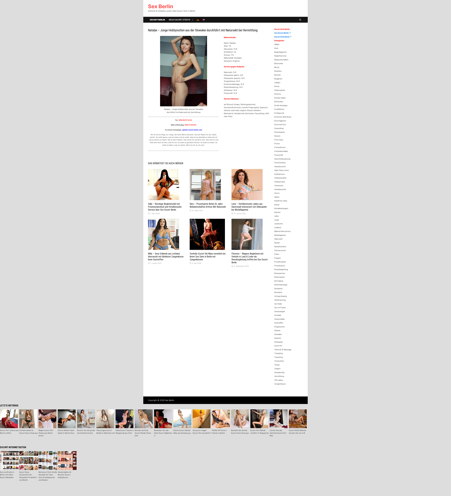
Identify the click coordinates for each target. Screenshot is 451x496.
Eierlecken (278, 101)
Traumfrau (278, 357)
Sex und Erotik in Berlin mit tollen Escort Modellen (7, 475)
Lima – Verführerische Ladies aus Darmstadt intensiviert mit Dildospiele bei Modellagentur (249, 206)
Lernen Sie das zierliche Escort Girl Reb (278, 433)
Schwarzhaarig (280, 296)
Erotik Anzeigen (281, 105)
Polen (276, 254)
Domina (277, 94)
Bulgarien (278, 79)
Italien (276, 197)
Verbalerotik (279, 372)
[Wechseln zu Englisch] (204, 20)
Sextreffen (278, 323)
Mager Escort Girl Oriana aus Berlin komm (46, 433)
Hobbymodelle (280, 178)
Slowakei (278, 334)
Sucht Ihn (278, 346)
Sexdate (277, 315)
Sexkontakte (279, 319)
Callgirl (277, 82)
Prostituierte (279, 266)
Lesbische (278, 224)
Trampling (278, 353)
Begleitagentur (280, 52)
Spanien (277, 338)
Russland (278, 292)
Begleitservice (280, 56)
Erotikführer (279, 109)
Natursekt (278, 239)
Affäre (276, 44)
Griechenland (280, 162)
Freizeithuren (280, 147)
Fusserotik (278, 155)
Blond (276, 67)
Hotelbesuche (280, 189)
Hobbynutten (279, 182)
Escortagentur (280, 121)
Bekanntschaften (281, 60)
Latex (276, 216)
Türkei (277, 365)
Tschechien (279, 361)
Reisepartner (279, 273)
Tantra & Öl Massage (282, 349)
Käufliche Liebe (280, 201)
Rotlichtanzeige (280, 285)
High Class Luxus (281, 170)
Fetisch (277, 136)
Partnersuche (280, 250)
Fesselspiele (279, 132)
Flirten (277, 143)
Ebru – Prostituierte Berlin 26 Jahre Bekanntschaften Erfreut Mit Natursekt (208, 205)
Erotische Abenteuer (283, 117)
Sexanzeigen (279, 311)
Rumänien (278, 288)
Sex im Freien (280, 307)
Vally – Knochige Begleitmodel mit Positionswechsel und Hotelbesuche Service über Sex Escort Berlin (165, 206)
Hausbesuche (280, 166)
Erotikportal (279, 113)
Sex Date (278, 304)
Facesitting (279, 128)
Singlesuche (279, 327)
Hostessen (278, 185)
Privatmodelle (280, 262)
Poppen (277, 258)
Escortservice (280, 124)
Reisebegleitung (281, 269)
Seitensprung (280, 300)
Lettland (277, 227)
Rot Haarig (278, 281)
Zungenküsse (280, 384)
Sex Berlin (160, 6)
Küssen (277, 212)
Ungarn (277, 368)
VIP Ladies (278, 380)
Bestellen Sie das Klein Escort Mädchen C (163, 433)
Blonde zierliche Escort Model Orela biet (143, 433)
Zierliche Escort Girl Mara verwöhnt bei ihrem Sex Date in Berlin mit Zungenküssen (208, 256)
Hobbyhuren (279, 174)
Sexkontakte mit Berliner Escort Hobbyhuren (64, 475)
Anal (276, 48)
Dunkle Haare (280, 98)
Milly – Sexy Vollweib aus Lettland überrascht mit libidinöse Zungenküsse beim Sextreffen (166, 256)
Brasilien (278, 71)
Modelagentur (280, 235)
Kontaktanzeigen (281, 208)
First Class (278, 140)
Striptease (278, 342)
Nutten (277, 243)
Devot (276, 86)
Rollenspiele (279, 277)
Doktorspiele (279, 90)
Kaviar (277, 205)
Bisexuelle (278, 63)
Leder (276, 220)
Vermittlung (279, 376)
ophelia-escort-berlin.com (192, 130)
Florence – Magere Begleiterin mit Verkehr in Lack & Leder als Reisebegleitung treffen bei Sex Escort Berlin (249, 258)
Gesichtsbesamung (282, 159)
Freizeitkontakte (281, 151)
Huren (277, 193)
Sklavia (277, 330)
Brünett (277, 75)
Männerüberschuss (282, 231)
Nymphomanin (280, 246)
